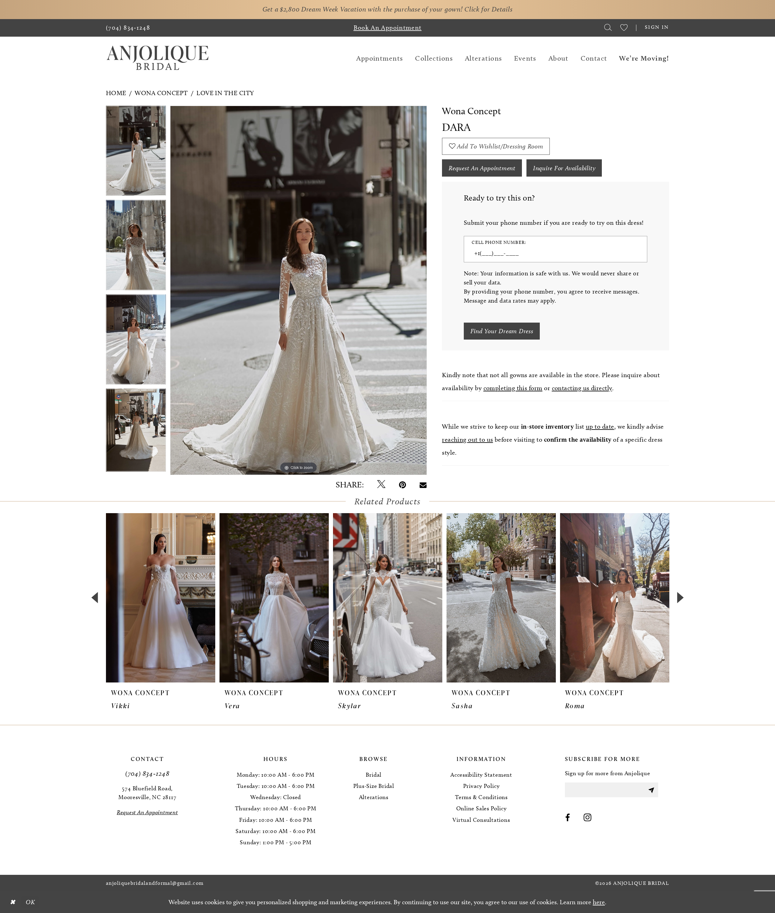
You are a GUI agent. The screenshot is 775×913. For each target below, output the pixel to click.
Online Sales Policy (481, 808)
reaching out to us (467, 439)
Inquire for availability (564, 168)
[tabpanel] (136, 153)
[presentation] (160, 597)
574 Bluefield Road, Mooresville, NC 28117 (147, 793)
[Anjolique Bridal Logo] (157, 58)
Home (116, 93)
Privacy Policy (481, 785)
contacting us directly (582, 388)
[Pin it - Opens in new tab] (402, 484)
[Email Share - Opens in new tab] (423, 485)
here (599, 902)
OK (30, 902)
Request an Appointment (482, 168)
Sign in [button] (657, 27)
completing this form (512, 388)
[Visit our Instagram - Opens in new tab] (587, 818)
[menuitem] (128, 28)
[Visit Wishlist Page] (624, 27)
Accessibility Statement (481, 774)
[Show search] (608, 27)
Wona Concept (161, 93)
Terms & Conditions (481, 797)
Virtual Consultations (481, 819)
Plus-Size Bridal (373, 785)
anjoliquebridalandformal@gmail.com (155, 883)
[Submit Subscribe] (651, 789)
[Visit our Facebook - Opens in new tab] (568, 818)
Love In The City (225, 93)
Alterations (374, 797)
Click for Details (488, 9)
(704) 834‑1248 (147, 773)
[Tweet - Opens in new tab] (381, 484)
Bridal (373, 774)
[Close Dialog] (12, 902)
